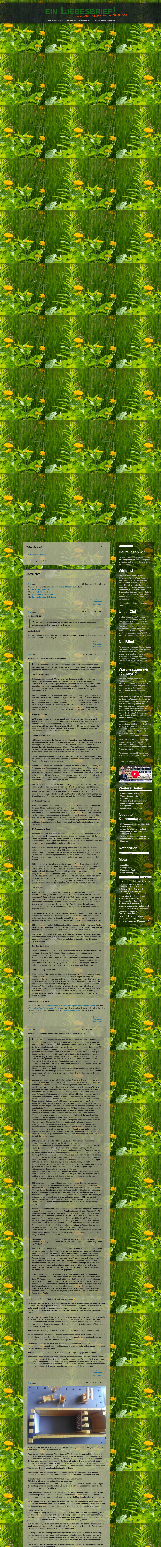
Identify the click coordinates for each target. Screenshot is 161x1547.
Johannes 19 (127, 913)
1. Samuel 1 (140, 887)
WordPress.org (126, 873)
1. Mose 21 (123, 887)
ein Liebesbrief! (80, 10)
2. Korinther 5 (125, 896)
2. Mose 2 (135, 896)
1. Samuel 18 (142, 894)
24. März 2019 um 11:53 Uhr (96, 1383)
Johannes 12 (132, 911)
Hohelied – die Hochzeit (136, 829)
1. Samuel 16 (133, 894)
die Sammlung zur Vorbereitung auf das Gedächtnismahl (70, 1006)
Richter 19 (147, 919)
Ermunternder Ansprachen (131, 793)
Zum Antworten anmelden (97, 601)
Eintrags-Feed (126, 868)
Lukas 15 (124, 916)
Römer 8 (143, 921)
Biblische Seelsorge (54, 20)
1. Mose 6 (122, 884)
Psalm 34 (139, 919)
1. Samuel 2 (124, 889)
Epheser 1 (137, 901)
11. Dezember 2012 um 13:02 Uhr (94, 654)
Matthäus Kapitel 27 (38, 554)
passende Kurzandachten (42, 594)
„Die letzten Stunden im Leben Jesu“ (43, 1008)
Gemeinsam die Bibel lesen (79, 20)
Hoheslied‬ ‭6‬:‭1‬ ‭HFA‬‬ (128, 839)
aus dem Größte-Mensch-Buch (64, 587)
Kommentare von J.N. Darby (43, 597)
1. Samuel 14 (135, 891)
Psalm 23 (132, 919)
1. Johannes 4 (124, 882)
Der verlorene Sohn (126, 901)
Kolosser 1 (140, 914)
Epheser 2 (125, 903)
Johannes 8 (132, 908)
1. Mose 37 (131, 887)
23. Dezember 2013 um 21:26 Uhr (94, 1029)
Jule (122, 829)
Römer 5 (130, 921)
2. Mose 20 (134, 898)
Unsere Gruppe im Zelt (129, 796)
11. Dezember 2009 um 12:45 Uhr (94, 612)
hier (128, 583)
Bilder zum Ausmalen (40, 589)
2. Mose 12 (123, 899)
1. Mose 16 (130, 884)
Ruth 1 (121, 922)
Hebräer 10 (137, 904)
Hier (120, 603)
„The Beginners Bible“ (71, 1010)
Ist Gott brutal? (132, 906)
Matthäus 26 (123, 919)
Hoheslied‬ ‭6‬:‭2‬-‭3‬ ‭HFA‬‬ (128, 831)
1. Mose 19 (139, 884)
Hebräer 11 (122, 906)
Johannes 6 (122, 908)
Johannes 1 (144, 906)
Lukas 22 (133, 916)
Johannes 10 (144, 909)
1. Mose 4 (147, 882)
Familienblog (125, 798)
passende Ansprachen (40, 592)
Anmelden (124, 865)
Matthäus (46, 561)
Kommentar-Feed (127, 870)
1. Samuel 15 (123, 894)
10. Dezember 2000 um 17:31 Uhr (94, 584)
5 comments (64, 561)
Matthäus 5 (141, 916)
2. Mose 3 (143, 896)
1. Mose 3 (136, 881)
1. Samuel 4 (124, 891)
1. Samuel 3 (137, 889)
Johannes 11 (123, 911)
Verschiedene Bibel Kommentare (134, 801)
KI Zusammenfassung (129, 824)
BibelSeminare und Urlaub (131, 808)
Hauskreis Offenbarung (105, 20)
